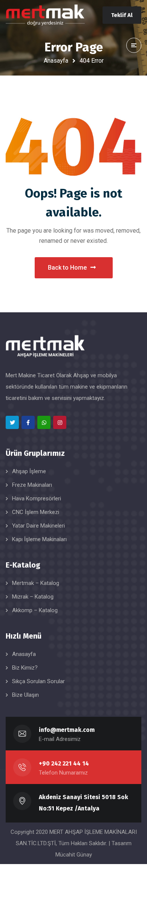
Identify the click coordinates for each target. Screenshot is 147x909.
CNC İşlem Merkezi (35, 512)
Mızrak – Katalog (33, 596)
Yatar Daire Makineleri (38, 525)
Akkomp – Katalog (35, 610)
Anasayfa (56, 60)
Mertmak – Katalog (35, 583)
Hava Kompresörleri (36, 498)
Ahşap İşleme (29, 471)
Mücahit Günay (73, 854)
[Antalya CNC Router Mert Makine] (45, 15)
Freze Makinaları (32, 485)
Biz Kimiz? (25, 667)
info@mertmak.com (67, 729)
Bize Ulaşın (25, 694)
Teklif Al (122, 15)
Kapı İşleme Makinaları (39, 539)
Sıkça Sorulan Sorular (38, 681)
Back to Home (67, 267)
